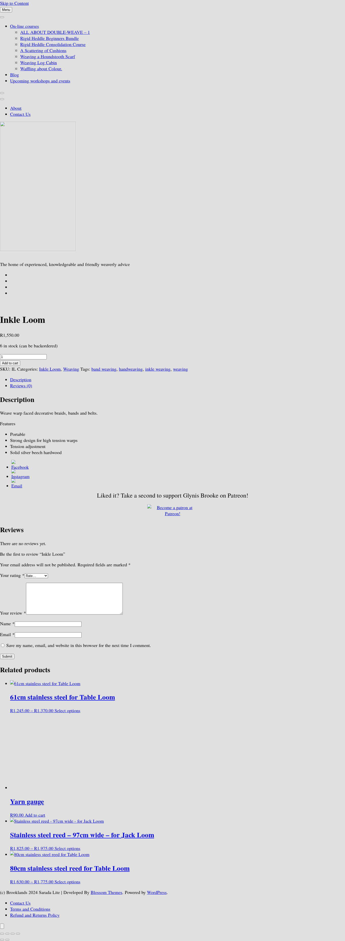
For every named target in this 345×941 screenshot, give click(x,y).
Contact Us (20, 114)
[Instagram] (20, 476)
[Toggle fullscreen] (7, 933)
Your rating (12, 575)
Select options (67, 710)
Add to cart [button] (35, 815)
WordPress (157, 892)
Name (7, 623)
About (15, 108)
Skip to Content (14, 3)
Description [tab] (20, 379)
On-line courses (24, 26)
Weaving (71, 369)
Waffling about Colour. (41, 68)
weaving (180, 369)
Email (7, 634)
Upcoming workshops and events (40, 81)
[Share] (13, 933)
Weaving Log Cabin (38, 62)
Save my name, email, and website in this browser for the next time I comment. (78, 645)
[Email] (16, 486)
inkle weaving (157, 369)
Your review (13, 613)
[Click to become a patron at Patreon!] (172, 513)
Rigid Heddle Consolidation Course (53, 44)
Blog (14, 75)
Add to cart (10, 363)
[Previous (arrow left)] (2, 939)
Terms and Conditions (30, 909)
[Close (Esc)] (18, 933)
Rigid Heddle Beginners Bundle (49, 38)
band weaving (103, 369)
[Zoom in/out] (2, 933)
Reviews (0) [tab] (21, 386)
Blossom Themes (106, 892)
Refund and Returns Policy (35, 915)
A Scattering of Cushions (43, 50)
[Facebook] (20, 467)
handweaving (131, 369)
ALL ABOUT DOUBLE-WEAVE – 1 (55, 32)
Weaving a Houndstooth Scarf (47, 56)
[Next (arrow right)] (7, 939)
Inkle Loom (50, 369)
